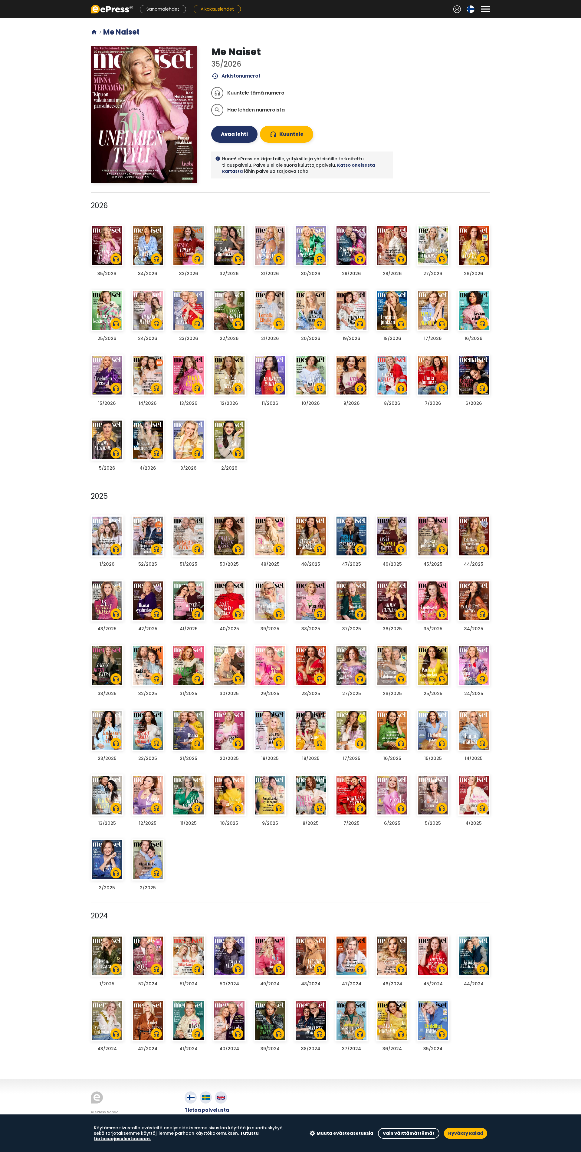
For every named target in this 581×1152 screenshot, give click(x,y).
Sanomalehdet (162, 9)
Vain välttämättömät (409, 1133)
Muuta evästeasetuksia (345, 1133)
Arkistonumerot (236, 76)
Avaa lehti (234, 134)
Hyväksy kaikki (465, 1133)
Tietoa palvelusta (207, 1110)
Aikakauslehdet (217, 9)
